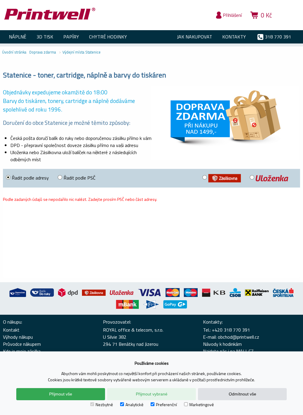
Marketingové (201, 404)
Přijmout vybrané (151, 394)
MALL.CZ (245, 351)
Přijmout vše (60, 394)
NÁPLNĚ (17, 36)
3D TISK (44, 36)
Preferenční (166, 404)
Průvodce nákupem (22, 344)
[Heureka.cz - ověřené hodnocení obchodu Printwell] (289, 23)
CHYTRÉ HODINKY (108, 36)
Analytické (134, 404)
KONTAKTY (234, 36)
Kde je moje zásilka (22, 351)
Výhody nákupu (18, 336)
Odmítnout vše (242, 394)
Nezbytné (104, 404)
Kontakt (11, 329)
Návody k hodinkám (222, 344)
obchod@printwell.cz (238, 336)
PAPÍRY (71, 36)
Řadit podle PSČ (80, 177)
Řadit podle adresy (30, 177)
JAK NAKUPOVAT (194, 36)
